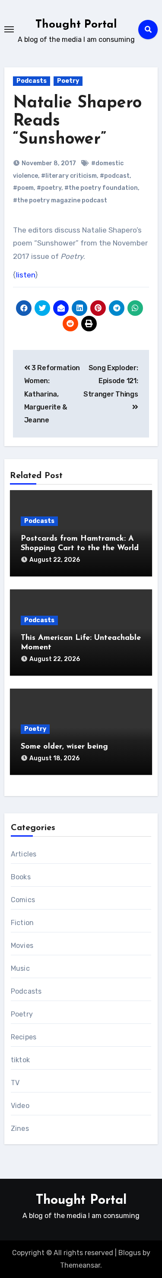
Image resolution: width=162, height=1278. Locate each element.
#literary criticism (69, 175)
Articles (24, 854)
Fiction (22, 923)
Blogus (129, 1253)
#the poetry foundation (101, 188)
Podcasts (31, 81)
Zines (20, 1128)
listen (25, 275)
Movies (22, 945)
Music (20, 968)
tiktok (20, 1060)
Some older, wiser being (64, 747)
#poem (23, 188)
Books (21, 877)
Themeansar (80, 1265)
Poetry (68, 81)
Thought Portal (76, 25)
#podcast (115, 175)
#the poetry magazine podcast (60, 200)
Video (20, 1106)
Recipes (23, 1037)
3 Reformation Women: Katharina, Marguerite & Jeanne (52, 394)
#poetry (49, 188)
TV (15, 1083)
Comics (23, 900)
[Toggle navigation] (9, 29)
